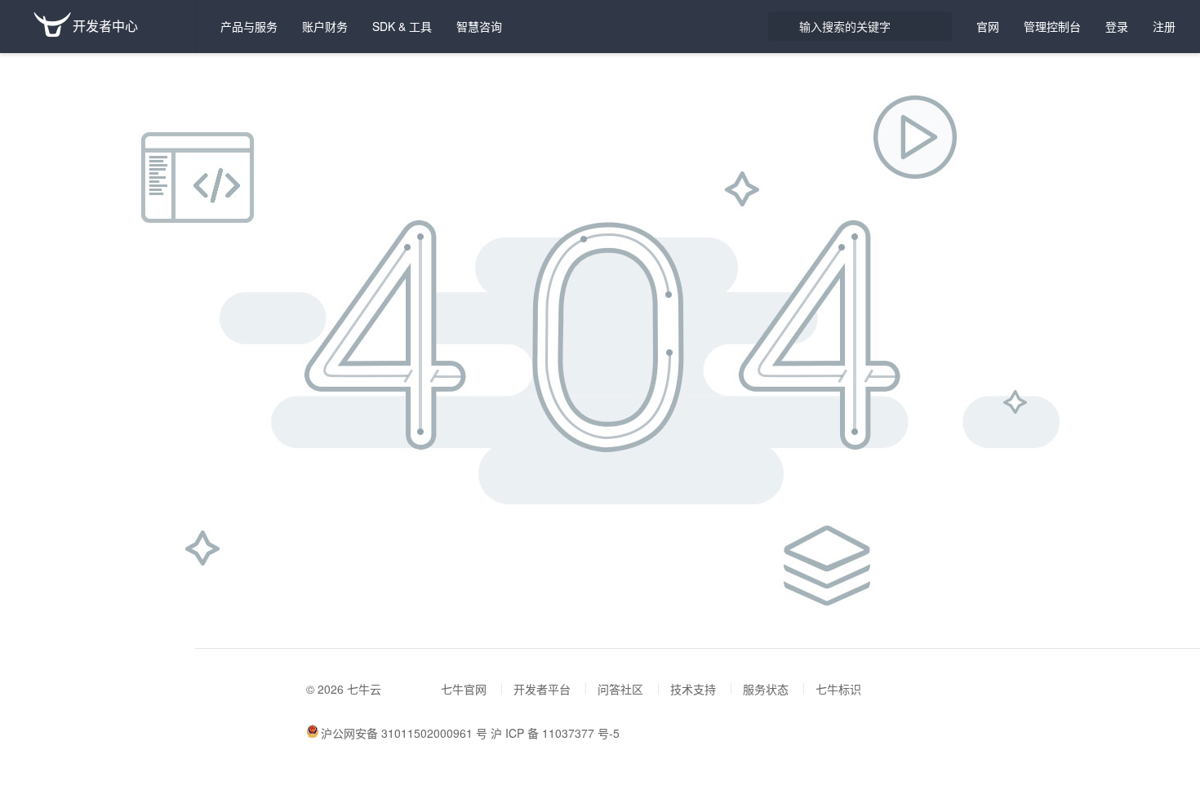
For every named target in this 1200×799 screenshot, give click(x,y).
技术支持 (693, 689)
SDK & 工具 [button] (402, 26)
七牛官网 (464, 689)
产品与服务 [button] (249, 26)
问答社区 (620, 689)
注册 (1164, 26)
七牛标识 (838, 689)
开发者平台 (542, 689)
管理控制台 (1052, 26)
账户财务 (325, 26)
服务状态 (766, 689)
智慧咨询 (479, 26)
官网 (987, 26)
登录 (1116, 26)
